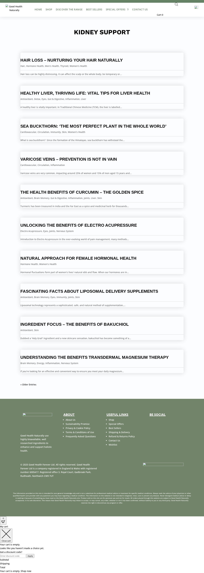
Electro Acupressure (31, 231)
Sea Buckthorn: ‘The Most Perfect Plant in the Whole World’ (93, 126)
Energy (40, 363)
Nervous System (65, 231)
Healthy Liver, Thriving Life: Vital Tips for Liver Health (85, 93)
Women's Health (78, 65)
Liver (83, 98)
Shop (49, 9)
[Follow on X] (159, 420)
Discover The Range (69, 9)
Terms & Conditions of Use (80, 432)
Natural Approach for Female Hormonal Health (78, 258)
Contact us (140, 9)
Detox (37, 98)
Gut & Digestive (56, 98)
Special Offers (115, 9)
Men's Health (52, 65)
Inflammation (72, 98)
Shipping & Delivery (119, 432)
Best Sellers (94, 9)
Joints (87, 198)
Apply (30, 555)
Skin (64, 132)
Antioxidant (26, 98)
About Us (70, 419)
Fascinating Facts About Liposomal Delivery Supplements (89, 291)
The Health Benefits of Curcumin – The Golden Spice (82, 192)
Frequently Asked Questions (81, 436)
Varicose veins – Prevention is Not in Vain (68, 159)
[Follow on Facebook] (152, 420)
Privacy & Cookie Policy (78, 428)
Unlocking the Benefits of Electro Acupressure (78, 225)
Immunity (56, 132)
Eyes (44, 98)
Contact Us (114, 440)
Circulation (43, 132)
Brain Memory (41, 198)
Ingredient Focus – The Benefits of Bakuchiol (74, 324)
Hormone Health (35, 65)
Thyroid (64, 65)
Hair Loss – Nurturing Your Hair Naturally (71, 60)
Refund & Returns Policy (122, 436)
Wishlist (113, 444)
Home (38, 9)
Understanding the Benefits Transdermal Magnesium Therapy (94, 357)
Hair (22, 65)
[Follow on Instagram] (167, 420)
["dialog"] (102, 549)
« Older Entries (28, 384)
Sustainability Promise (78, 423)
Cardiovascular (28, 132)
